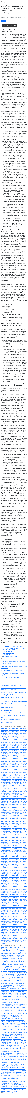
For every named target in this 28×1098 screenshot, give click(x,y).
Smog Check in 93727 (20, 788)
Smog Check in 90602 (6, 885)
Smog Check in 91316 (9, 845)
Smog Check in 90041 (20, 802)
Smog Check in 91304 (20, 836)
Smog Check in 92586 (9, 911)
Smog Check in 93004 (14, 734)
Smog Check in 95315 (20, 782)
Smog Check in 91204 (14, 848)
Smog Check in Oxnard (16, 956)
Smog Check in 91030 (20, 878)
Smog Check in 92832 (6, 927)
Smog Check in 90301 (17, 851)
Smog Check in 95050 (20, 746)
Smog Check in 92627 (6, 932)
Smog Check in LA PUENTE (14, 1023)
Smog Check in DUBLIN (13, 975)
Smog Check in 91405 (14, 886)
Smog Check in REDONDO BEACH (11, 1032)
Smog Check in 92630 (9, 916)
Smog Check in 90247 (9, 840)
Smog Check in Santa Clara (9, 961)
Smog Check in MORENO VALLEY (13, 1056)
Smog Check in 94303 (20, 755)
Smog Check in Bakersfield (11, 952)
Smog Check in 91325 (14, 867)
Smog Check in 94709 (9, 798)
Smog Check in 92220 (14, 896)
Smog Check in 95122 (6, 757)
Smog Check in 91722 (6, 837)
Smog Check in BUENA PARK (15, 1081)
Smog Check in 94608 (14, 796)
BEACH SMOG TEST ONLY (9, 25)
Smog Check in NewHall (15, 1026)
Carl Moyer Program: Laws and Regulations (14, 648)
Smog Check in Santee (9, 949)
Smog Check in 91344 (9, 850)
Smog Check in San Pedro (11, 969)
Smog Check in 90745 (9, 836)
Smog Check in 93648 (14, 787)
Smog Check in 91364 (14, 891)
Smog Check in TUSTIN (14, 1073)
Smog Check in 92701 (17, 918)
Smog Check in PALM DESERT (10, 1064)
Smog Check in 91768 (17, 870)
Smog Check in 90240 (17, 842)
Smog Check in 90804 (14, 862)
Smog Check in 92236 (6, 899)
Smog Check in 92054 (6, 913)
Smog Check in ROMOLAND (16, 1059)
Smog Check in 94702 (14, 774)
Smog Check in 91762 (17, 913)
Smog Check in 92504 (9, 892)
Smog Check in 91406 (9, 883)
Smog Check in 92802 (17, 937)
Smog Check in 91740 (17, 847)
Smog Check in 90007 (17, 809)
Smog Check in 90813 (9, 864)
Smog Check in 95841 (20, 771)
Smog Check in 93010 (17, 742)
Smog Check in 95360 (9, 782)
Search (3, 21)
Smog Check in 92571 (14, 905)
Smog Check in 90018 (17, 813)
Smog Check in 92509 (9, 902)
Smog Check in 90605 (6, 804)
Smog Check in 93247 (20, 793)
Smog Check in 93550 (17, 866)
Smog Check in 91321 (6, 866)
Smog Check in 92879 (20, 907)
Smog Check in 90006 (14, 820)
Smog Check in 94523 (20, 736)
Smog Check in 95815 (9, 771)
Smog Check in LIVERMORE (14, 990)
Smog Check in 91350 (14, 877)
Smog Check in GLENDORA (12, 1013)
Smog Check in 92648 (9, 935)
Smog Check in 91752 (6, 904)
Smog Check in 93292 (17, 728)
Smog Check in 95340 (9, 731)
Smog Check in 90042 (20, 821)
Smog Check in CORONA (17, 1050)
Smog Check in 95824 (20, 764)
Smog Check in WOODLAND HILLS (13, 1048)
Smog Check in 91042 (17, 889)
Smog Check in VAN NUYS (10, 1045)
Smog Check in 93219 (6, 795)
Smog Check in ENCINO (10, 1012)
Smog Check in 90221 (17, 832)
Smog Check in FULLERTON (17, 1077)
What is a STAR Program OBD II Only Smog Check (13, 680)
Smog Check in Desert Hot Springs (9, 947)
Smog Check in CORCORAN (11, 983)
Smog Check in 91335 (20, 874)
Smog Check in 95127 (17, 752)
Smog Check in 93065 (14, 744)
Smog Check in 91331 (14, 825)
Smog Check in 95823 (6, 766)
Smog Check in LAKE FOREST (12, 1072)
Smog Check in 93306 (20, 731)
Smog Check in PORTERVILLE (14, 988)
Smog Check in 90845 (20, 750)
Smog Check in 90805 (20, 859)
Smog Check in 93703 (16, 785)
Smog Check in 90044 (9, 817)
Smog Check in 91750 (6, 856)
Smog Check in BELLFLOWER (15, 1001)
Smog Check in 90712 (17, 856)
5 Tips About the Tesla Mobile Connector (11, 685)
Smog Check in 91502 (14, 829)
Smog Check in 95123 (14, 749)
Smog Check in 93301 (14, 739)
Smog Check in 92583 (17, 894)
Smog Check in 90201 (6, 828)
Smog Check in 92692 (6, 923)
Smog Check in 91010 (20, 840)
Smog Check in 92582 (6, 908)
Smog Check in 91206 (6, 847)
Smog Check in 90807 (6, 861)
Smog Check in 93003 (17, 733)
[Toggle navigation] (25, 2)
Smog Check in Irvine (10, 968)
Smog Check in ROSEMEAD (11, 1034)
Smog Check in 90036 (6, 818)
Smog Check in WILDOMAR (10, 1066)
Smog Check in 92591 (14, 910)
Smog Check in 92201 (17, 908)
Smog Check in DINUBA (12, 985)
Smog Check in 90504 (14, 758)
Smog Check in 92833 (17, 923)
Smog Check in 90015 (6, 813)
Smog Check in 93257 (17, 795)
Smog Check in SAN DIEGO (11, 1091)
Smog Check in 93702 (6, 772)
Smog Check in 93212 (14, 791)
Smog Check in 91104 (14, 872)
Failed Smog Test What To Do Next (9, 695)
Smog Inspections (7, 651)
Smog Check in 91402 (6, 870)
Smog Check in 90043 (9, 821)
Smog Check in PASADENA (16, 1029)
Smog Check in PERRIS (17, 1061)
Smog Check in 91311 (6, 832)
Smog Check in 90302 (6, 851)
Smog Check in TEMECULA (14, 1058)
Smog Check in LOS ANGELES (14, 991)
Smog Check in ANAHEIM (14, 1075)
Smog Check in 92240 (6, 728)
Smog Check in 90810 (20, 864)
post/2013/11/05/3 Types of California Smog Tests (13, 663)
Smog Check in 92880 (17, 899)
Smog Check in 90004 (9, 760)
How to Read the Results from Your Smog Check (13, 661)
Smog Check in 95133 (9, 750)
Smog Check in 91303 (20, 831)
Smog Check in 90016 (14, 815)
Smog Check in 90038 (17, 818)
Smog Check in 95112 (9, 746)
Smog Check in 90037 (14, 810)
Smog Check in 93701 (9, 788)
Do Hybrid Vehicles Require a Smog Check (11, 670)
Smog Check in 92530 (20, 892)
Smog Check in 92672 (14, 934)
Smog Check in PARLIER (10, 982)
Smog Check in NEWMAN (12, 979)
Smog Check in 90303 (20, 855)
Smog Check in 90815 (17, 861)
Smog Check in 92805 (9, 921)
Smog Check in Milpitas (11, 950)
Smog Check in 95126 (14, 763)
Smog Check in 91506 (17, 828)
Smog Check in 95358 (6, 779)
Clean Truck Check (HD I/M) (9, 650)
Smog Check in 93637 (17, 783)
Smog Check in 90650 (6, 823)
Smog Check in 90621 (9, 930)
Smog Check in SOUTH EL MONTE (14, 1040)
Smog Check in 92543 (6, 894)
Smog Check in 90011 (14, 801)
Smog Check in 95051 (9, 755)
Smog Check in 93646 (17, 772)
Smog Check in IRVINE (18, 1086)
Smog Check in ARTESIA (15, 996)
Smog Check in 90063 (9, 812)
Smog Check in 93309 (9, 741)
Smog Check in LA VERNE (13, 1021)
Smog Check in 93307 (17, 738)
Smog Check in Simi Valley (10, 960)
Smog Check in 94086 (9, 736)
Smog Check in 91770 (17, 875)
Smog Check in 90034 (17, 823)
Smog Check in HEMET (11, 1053)
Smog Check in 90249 (14, 843)
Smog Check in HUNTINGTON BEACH (13, 1085)
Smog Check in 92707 (17, 932)
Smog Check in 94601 (20, 798)
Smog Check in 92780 (6, 918)
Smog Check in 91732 (6, 842)
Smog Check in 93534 (9, 859)
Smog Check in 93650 (6, 790)
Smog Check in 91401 (20, 883)
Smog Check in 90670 (9, 878)
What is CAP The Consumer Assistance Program (13, 712)
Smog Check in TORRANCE (11, 1047)
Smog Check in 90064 (20, 817)
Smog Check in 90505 (6, 889)
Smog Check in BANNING (11, 1054)
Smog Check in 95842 (14, 769)
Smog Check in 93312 (20, 741)
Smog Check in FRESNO (14, 972)
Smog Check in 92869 (14, 919)
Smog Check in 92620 (17, 927)
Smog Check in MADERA (10, 980)
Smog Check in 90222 (9, 831)
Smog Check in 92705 (20, 935)
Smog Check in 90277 (6, 875)
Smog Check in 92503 (9, 897)
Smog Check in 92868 (9, 940)
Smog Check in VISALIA (11, 987)
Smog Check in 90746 (14, 834)
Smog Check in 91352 (17, 880)
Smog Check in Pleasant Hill (15, 955)
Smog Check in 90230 (17, 837)
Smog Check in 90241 (14, 839)
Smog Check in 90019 (17, 804)
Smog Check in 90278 (9, 874)
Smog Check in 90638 (9, 855)
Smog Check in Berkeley (14, 974)
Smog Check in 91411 (9, 888)
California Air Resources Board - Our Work (13, 646)
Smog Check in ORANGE (13, 1070)
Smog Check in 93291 (17, 761)
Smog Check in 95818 (9, 764)
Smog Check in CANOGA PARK (13, 1004)
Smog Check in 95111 (17, 747)
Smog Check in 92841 (14, 924)
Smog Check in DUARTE (11, 1010)
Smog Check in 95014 (17, 757)
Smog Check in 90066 (17, 799)
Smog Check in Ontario (12, 1069)
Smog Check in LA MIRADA (10, 1020)
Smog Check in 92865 (6, 941)
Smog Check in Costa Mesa (12, 971)
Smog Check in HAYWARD (14, 1024)
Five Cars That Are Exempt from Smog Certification (13, 692)
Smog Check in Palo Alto (10, 964)
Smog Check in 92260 (9, 907)
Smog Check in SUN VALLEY (16, 1042)
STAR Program (6, 654)
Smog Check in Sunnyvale (10, 963)
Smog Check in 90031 (20, 812)
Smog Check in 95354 (14, 780)
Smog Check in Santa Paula (11, 953)
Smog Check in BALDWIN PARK (13, 998)
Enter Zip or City (5, 13)
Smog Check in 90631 (20, 930)
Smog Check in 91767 (20, 869)
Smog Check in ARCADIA (18, 994)
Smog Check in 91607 (17, 941)
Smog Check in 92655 (9, 926)
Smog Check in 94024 (6, 761)
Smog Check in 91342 (6, 880)
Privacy (14, 1092)
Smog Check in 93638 (6, 783)
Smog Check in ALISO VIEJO (17, 1088)
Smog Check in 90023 (6, 809)
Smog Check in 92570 (17, 904)
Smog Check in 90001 (9, 807)
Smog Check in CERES (11, 977)
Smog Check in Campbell (12, 966)
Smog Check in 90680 (14, 938)
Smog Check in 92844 (20, 921)
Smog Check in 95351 (21, 777)
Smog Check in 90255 (14, 853)
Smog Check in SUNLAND (11, 1037)
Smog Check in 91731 (20, 845)
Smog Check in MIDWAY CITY (15, 1080)
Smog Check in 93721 (17, 790)
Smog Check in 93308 (6, 733)
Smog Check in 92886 (20, 940)
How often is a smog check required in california (13, 682)
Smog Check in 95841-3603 (15, 768)
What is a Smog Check (6, 722)
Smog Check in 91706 (20, 826)
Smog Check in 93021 (6, 742)
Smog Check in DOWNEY (11, 1009)
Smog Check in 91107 (9, 869)
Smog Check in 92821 (20, 926)
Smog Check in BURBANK (10, 999)
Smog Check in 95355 (10, 777)
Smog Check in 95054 (6, 752)
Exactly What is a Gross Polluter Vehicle (10, 677)
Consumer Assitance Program (10, 656)
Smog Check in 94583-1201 (13, 776)
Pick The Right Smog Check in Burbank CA (11, 719)
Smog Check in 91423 (14, 881)
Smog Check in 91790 (17, 885)
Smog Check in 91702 (9, 826)
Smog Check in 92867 (14, 915)
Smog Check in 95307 (17, 779)
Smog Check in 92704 (6, 937)
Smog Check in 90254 (20, 850)
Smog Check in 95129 (14, 753)
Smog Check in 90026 (20, 807)
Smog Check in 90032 (9, 802)
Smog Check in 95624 (20, 911)
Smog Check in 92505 (14, 900)
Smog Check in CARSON (12, 1007)
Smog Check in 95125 (6, 747)
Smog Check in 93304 (6, 738)
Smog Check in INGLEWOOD (11, 1017)
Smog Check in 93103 (14, 730)
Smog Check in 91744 (14, 858)
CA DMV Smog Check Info (7, 710)
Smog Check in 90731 (20, 760)
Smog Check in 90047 (14, 806)
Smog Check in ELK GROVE (12, 1067)
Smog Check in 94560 (6, 799)
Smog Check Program (8, 653)
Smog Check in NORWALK (16, 993)
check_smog (4, 2)
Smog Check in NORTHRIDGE (14, 1028)
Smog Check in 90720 (14, 929)
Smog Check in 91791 (20, 888)
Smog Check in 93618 (9, 793)
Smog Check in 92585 (20, 902)
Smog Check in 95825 (17, 766)
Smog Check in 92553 (20, 897)
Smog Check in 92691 (20, 916)
